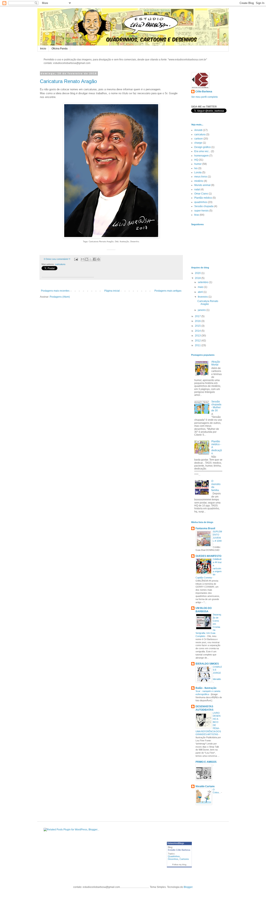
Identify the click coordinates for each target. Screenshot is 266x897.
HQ (196, 159)
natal (197, 189)
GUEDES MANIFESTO (208, 556)
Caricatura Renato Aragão (68, 81)
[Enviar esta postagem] (76, 259)
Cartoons (184, 859)
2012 (198, 340)
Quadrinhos (174, 856)
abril (200, 292)
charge (198, 142)
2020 (198, 273)
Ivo (196, 168)
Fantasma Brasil (205, 528)
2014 (198, 330)
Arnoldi (198, 130)
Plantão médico (203, 197)
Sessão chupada (203, 206)
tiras (196, 214)
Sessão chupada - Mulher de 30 (216, 406)
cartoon (198, 138)
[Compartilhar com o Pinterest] (98, 259)
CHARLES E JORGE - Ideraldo (217, 673)
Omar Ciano (201, 193)
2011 (198, 345)
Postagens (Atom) (60, 296)
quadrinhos (200, 202)
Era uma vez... (202, 151)
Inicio (43, 48)
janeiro (202, 310)
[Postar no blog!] (87, 259)
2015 (198, 325)
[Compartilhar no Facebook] (94, 259)
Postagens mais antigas (167, 290)
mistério (198, 181)
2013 (198, 335)
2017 (198, 316)
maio (201, 287)
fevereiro (203, 296)
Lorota (198, 172)
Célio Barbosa (203, 91)
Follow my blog (179, 864)
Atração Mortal (215, 363)
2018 (198, 278)
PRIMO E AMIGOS (206, 761)
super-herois (201, 210)
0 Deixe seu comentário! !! (57, 259)
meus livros (200, 176)
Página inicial (112, 290)
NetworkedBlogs (175, 843)
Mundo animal (202, 185)
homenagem (201, 155)
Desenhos (173, 859)
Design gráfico (202, 147)
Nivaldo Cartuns (205, 786)
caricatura (60, 264)
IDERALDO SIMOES (207, 663)
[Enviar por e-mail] (83, 259)
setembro (203, 282)
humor (198, 164)
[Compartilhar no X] (91, 259)
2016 (198, 321)
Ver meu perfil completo (204, 96)
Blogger (188, 887)
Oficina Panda (60, 48)
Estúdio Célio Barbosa (179, 850)
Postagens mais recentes (55, 290)
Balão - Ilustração (206, 688)
